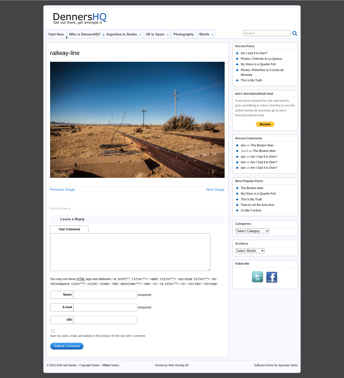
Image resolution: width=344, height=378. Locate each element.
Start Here (56, 34)
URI (69, 319)
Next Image (215, 189)
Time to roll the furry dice (257, 205)
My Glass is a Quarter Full (258, 64)
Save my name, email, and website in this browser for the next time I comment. (98, 335)
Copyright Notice (89, 365)
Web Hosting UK (178, 365)
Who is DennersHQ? (85, 34)
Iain (65, 208)
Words (204, 34)
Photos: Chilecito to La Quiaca (261, 59)
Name (67, 294)
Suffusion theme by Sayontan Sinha (275, 365)
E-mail (67, 307)
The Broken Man (262, 145)
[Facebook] (272, 277)
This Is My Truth (251, 80)
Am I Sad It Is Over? (254, 53)
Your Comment (69, 229)
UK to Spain (155, 34)
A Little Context (251, 210)
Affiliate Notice (110, 365)
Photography (184, 34)
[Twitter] (258, 277)
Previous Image (62, 189)
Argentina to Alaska (121, 34)
